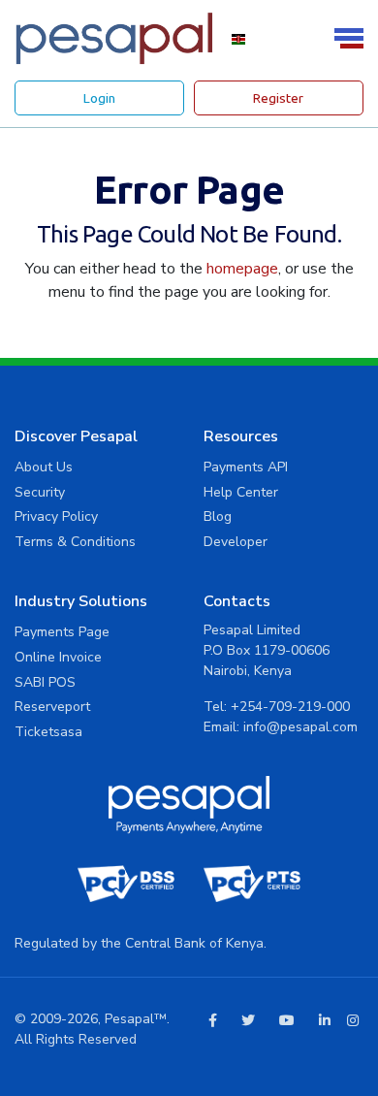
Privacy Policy (56, 516)
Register (278, 98)
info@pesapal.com (300, 727)
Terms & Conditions (75, 541)
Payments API (246, 467)
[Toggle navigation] (351, 38)
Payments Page (62, 632)
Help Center (241, 492)
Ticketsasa (48, 732)
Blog (218, 516)
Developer (236, 541)
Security (40, 492)
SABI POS (45, 682)
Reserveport (52, 706)
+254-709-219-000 (290, 706)
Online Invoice (58, 657)
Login (99, 98)
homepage (242, 268)
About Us (44, 467)
